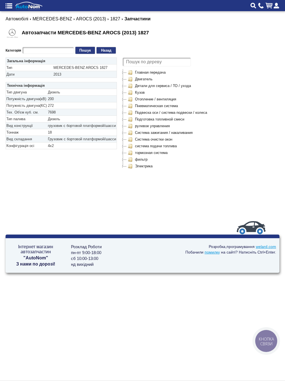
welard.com (266, 246)
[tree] (167, 119)
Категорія (13, 50)
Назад (106, 50)
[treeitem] (146, 72)
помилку (212, 252)
